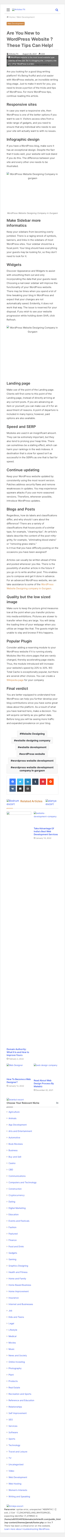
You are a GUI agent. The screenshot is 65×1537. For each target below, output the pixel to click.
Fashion (12, 1227)
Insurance (14, 1298)
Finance (13, 1240)
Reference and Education (21, 1400)
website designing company (33, 740)
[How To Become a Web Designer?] (19, 1070)
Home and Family (17, 1278)
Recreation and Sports (20, 1394)
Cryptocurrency (17, 1195)
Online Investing (17, 1362)
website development (32, 747)
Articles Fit (13, 54)
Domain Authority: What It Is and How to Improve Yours (18, 1052)
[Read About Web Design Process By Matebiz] (46, 1070)
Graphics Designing (18, 1265)
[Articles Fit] (18, 9)
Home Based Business (20, 1285)
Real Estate (14, 1387)
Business (13, 1150)
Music (12, 1349)
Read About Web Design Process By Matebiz (44, 1083)
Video (11, 1471)
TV (10, 1458)
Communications (17, 1176)
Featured (13, 1233)
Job (10, 1310)
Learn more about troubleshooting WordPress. (27, 1529)
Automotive (14, 1137)
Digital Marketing (17, 1208)
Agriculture (14, 1112)
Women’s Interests (18, 1490)
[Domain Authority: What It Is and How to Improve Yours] (19, 929)
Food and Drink (16, 1246)
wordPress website (33, 753)
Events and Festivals (19, 1221)
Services (13, 1426)
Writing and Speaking (19, 1496)
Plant (11, 1374)
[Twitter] (20, 782)
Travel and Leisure (18, 1451)
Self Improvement (18, 1413)
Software (13, 1432)
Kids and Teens (16, 1317)
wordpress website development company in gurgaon (32, 769)
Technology (14, 1445)
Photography (15, 1368)
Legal (11, 1323)
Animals (12, 1118)
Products (13, 1381)
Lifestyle (13, 1330)
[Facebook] (12, 782)
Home (12, 17)
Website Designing (33, 733)
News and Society (18, 1355)
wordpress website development (32, 760)
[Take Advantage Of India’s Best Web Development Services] (46, 818)
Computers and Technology (23, 1182)
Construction (15, 1189)
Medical (12, 1336)
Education (14, 1214)
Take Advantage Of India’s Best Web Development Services (46, 831)
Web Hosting (15, 1483)
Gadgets (13, 1253)
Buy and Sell (15, 1157)
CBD (11, 1169)
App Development (18, 1124)
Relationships (15, 1407)
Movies (12, 1342)
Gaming (12, 1259)
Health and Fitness (18, 1272)
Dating (12, 1201)
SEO (11, 1419)
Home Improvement (19, 1291)
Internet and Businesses (21, 1304)
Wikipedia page (15, 680)
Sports (12, 1439)
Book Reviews (16, 1144)
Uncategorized (16, 1464)
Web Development (26, 17)
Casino (12, 1163)
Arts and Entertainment (20, 1131)
